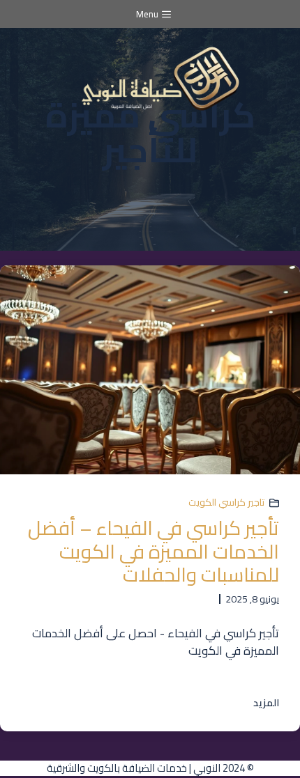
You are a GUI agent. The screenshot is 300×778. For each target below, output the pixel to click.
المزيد (266, 703)
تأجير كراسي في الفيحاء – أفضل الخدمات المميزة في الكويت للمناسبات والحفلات (153, 551)
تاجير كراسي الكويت (226, 502)
